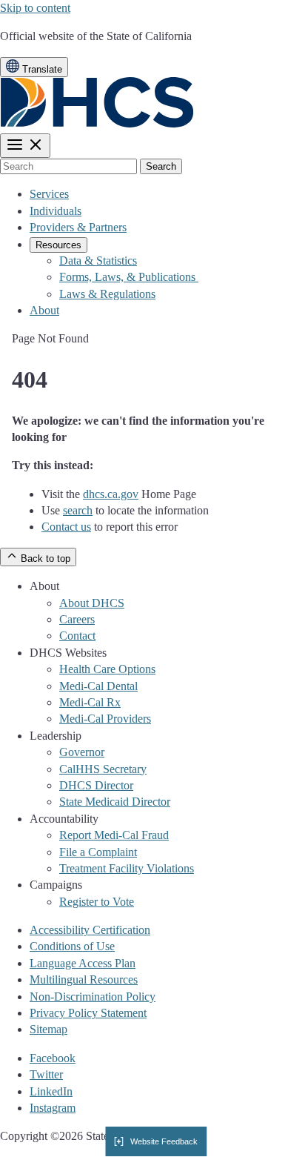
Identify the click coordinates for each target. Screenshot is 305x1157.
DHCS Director (96, 785)
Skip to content (35, 7)
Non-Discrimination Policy (92, 996)
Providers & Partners (78, 227)
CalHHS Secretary (103, 769)
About (44, 310)
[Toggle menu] (25, 145)
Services (49, 194)
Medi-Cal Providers (105, 718)
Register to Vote (96, 901)
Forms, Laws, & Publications (128, 277)
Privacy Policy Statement (88, 1013)
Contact (77, 635)
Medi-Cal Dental (98, 686)
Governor (81, 752)
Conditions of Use (72, 946)
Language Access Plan (82, 963)
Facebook (53, 1058)
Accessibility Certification (90, 930)
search (78, 510)
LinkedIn (51, 1091)
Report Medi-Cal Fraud (114, 835)
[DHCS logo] (97, 124)
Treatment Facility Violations (126, 868)
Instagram (53, 1107)
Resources (58, 245)
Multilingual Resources (84, 979)
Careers (77, 619)
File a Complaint (98, 852)
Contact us (66, 526)
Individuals (55, 211)
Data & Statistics (98, 260)
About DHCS (91, 603)
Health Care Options (107, 669)
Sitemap (48, 1029)
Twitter (46, 1074)
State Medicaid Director (114, 801)
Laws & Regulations (107, 294)
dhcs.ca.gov (110, 494)
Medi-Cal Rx (90, 702)
